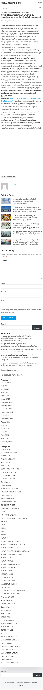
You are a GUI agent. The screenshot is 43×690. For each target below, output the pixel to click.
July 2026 (4, 386)
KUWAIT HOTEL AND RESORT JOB (15, 551)
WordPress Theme (30, 682)
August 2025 (5, 422)
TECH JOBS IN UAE (9, 637)
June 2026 (5, 389)
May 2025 (4, 432)
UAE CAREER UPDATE (10, 640)
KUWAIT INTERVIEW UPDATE (12, 554)
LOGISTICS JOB (7, 574)
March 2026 (5, 399)
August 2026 (6, 382)
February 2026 (6, 402)
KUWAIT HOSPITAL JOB (10, 548)
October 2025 (6, 415)
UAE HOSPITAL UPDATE (10, 646)
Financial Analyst (7, 498)
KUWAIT (4, 538)
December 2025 (7, 409)
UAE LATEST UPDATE (9, 653)
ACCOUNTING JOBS (9, 452)
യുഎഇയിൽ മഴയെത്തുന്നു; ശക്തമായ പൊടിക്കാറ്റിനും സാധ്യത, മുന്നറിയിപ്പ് (27, 233)
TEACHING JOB (7, 627)
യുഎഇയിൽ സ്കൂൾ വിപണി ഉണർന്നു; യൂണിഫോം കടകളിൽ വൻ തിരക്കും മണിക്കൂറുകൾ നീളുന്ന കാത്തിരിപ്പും (27, 242)
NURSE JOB (5, 587)
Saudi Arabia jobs (7, 620)
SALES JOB (5, 617)
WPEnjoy (21, 685)
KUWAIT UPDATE (8, 568)
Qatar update (6, 610)
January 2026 (6, 406)
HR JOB (4, 521)
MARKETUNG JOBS (9, 584)
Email (3, 292)
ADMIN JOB (5, 456)
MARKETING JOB (8, 581)
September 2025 (7, 419)
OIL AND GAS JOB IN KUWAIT (13, 591)
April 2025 (5, 435)
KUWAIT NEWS (7, 561)
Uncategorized (6, 660)
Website (4, 301)
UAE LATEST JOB (8, 650)
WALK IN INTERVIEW (9, 663)
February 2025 (6, 442)
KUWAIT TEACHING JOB (10, 564)
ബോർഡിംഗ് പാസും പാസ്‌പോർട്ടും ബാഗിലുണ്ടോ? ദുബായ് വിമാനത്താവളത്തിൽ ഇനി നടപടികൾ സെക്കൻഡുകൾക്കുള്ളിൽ (27, 226)
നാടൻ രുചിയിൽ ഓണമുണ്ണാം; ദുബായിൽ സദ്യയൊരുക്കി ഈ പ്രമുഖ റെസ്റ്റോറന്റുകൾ (25, 217)
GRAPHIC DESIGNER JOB (11, 508)
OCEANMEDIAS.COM (11, 3)
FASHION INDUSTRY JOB (11, 492)
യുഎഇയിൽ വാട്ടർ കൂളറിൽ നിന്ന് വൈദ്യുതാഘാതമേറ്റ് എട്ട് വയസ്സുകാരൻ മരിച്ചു (25, 201)
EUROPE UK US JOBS (9, 489)
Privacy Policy (6, 600)
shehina (13, 184)
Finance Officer (6, 495)
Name (3, 283)
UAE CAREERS (6, 643)
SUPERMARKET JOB (9, 623)
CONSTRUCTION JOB (9, 472)
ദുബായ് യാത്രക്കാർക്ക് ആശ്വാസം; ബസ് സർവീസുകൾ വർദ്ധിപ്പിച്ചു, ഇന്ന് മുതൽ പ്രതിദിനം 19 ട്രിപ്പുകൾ (27, 209)
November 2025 (7, 412)
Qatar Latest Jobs (7, 607)
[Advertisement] (21, 153)
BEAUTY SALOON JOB (10, 469)
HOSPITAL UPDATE (8, 515)
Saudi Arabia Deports (9, 177)
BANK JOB (5, 466)
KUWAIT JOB (6, 558)
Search (3, 324)
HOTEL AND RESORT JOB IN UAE (14, 518)
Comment (5, 260)
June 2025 (5, 429)
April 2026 (5, 396)
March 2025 (5, 438)
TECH (3, 633)
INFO (3, 531)
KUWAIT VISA (6, 571)
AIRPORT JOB (6, 462)
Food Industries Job (8, 502)
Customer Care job (8, 479)
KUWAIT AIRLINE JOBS (10, 541)
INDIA (3, 528)
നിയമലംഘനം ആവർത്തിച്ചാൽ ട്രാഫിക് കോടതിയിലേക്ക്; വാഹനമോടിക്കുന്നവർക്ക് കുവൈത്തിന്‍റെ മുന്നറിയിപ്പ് (16, 338)
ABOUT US (5, 449)
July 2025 (4, 425)
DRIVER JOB (6, 485)
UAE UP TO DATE (8, 656)
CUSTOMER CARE (8, 476)
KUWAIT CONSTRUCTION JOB (13, 544)
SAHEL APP (5, 614)
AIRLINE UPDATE (8, 459)
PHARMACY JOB (7, 597)
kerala (3, 535)
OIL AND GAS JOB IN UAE (11, 594)
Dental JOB (5, 482)
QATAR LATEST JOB (9, 604)
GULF (2, 21)
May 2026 (4, 392)
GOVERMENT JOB (8, 505)
